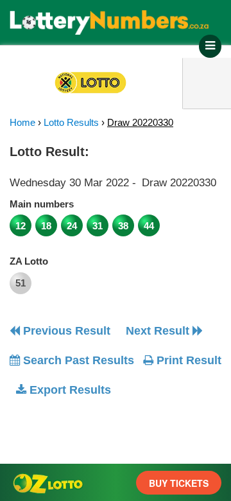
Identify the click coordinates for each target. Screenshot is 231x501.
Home (22, 122)
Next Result (159, 330)
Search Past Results (77, 360)
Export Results (68, 389)
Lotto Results (71, 122)
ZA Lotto (29, 261)
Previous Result (65, 330)
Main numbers (42, 203)
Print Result (187, 360)
